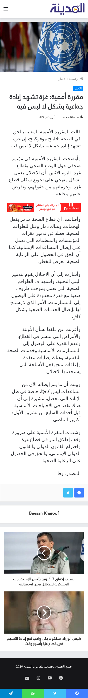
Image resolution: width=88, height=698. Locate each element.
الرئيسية (74, 79)
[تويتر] (68, 493)
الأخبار (62, 79)
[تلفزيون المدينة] (67, 9)
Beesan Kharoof (70, 117)
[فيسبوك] (79, 493)
